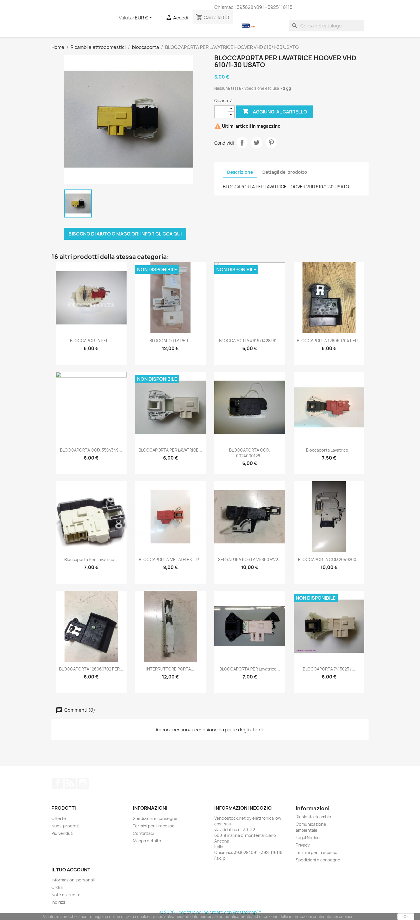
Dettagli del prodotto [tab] (284, 172)
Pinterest (271, 142)
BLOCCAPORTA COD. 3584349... (91, 450)
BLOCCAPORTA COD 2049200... (329, 559)
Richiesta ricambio (313, 816)
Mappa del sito (147, 840)
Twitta (256, 142)
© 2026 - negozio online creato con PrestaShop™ (210, 912)
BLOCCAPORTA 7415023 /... (329, 669)
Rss (70, 783)
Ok (406, 916)
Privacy (303, 845)
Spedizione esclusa (262, 88)
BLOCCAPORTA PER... (91, 340)
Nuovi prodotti (65, 826)
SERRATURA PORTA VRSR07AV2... (249, 559)
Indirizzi (58, 902)
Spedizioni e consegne (155, 818)
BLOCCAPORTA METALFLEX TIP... (170, 559)
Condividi (242, 142)
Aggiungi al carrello (274, 111)
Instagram (83, 783)
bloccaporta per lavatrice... (91, 559)
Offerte (58, 818)
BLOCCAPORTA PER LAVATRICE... (170, 450)
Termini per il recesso (154, 826)
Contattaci (143, 833)
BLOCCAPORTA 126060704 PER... (329, 340)
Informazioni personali (73, 880)
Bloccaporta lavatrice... (329, 450)
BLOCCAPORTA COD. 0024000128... (249, 452)
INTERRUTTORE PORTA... (170, 669)
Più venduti (62, 833)
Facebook (57, 783)
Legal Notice (308, 837)
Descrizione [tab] (240, 172)
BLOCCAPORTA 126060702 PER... (91, 669)
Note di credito (66, 894)
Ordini (57, 887)
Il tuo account (70, 870)
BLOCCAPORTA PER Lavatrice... (249, 669)
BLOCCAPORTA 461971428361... (249, 340)
